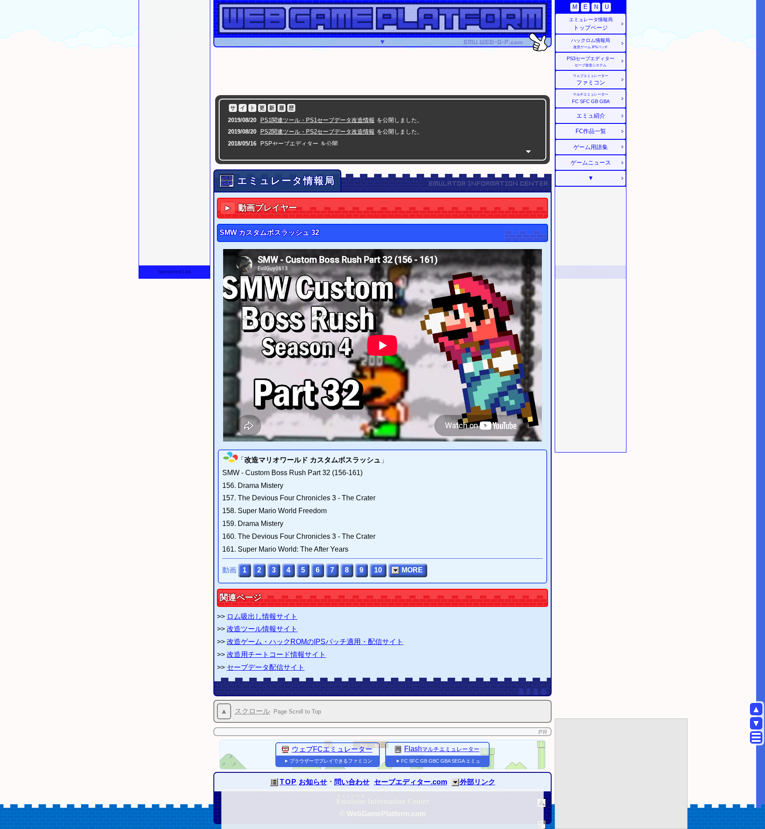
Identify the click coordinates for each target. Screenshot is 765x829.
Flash (441, 748)
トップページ (591, 24)
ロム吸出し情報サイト (262, 616)
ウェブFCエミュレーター (332, 749)
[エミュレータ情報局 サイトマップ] (756, 737)
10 (378, 570)
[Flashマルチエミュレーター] (398, 748)
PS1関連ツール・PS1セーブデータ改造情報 (317, 120)
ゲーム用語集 (590, 147)
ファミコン (590, 80)
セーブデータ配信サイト (266, 667)
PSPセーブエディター (289, 143)
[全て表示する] (528, 151)
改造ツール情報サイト (262, 629)
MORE (412, 570)
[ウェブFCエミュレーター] (285, 749)
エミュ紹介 (590, 115)
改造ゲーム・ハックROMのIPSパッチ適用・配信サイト (315, 641)
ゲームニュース (591, 162)
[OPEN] (455, 782)
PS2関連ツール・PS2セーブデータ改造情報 (317, 131)
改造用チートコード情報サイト (276, 654)
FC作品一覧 (591, 131)
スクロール (252, 711)
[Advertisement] (382, 71)
